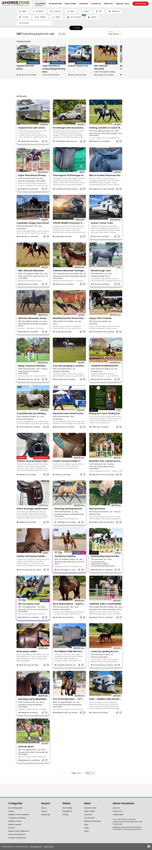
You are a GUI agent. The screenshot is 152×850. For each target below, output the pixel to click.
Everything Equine (15, 808)
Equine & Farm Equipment (18, 831)
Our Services (89, 818)
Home (43, 808)
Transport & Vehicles (16, 818)
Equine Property (14, 824)
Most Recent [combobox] (114, 34)
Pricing (65, 814)
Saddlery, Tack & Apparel (18, 814)
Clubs (86, 828)
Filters (77, 28)
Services (11, 828)
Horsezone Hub (55, 3)
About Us (116, 808)
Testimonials (118, 814)
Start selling (140, 4)
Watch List (108, 3)
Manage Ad (67, 811)
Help (86, 824)
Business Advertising (92, 821)
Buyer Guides (70, 3)
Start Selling (67, 808)
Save (63, 34)
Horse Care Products (16, 834)
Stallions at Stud (14, 821)
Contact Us (96, 3)
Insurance (83, 3)
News (86, 831)
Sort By (111, 32)
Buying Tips (45, 814)
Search (44, 811)
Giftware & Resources (17, 838)
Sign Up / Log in (122, 3)
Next (88, 773)
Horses (11, 811)
